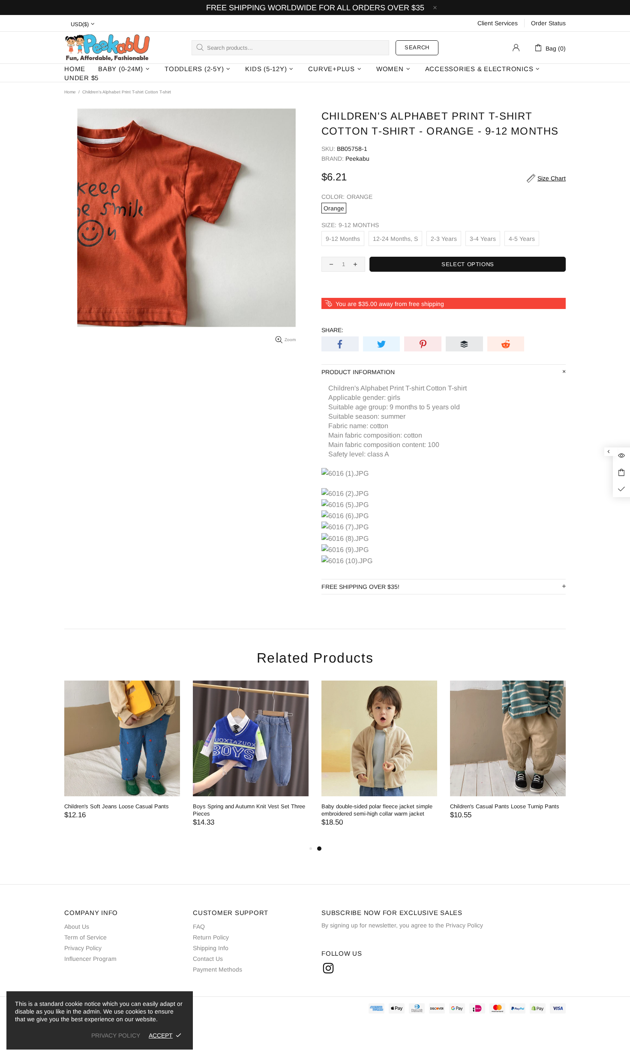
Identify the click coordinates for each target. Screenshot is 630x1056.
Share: (332, 330)
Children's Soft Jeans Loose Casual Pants (116, 806)
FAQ (199, 926)
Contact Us (208, 958)
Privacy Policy (83, 948)
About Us (76, 926)
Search (417, 47)
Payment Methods (217, 969)
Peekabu (107, 47)
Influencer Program (90, 958)
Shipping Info (210, 948)
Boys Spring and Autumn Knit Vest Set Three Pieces (249, 810)
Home (70, 92)
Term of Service (85, 937)
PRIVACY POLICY (115, 1035)
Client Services (497, 23)
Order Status (548, 23)
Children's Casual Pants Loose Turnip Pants (504, 806)
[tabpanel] (379, 762)
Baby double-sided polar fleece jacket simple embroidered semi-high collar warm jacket (376, 810)
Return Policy (211, 937)
